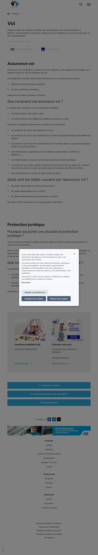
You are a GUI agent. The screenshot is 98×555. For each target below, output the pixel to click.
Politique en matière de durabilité (49, 534)
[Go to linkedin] (54, 419)
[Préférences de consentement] (9, 550)
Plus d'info (26, 282)
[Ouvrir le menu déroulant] (88, 4)
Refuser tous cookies (59, 299)
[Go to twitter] (59, 419)
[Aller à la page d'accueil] (16, 4)
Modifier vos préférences (35, 292)
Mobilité (49, 445)
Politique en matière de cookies (49, 530)
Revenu (49, 487)
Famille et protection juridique (49, 454)
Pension (49, 467)
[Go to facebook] (49, 419)
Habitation (49, 449)
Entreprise (49, 479)
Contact (49, 499)
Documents (49, 503)
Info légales (49, 538)
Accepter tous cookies (34, 299)
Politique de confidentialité (49, 527)
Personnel (49, 483)
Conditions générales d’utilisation (48, 523)
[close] (74, 253)
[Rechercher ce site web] (81, 4)
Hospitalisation (49, 458)
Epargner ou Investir (49, 462)
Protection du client (49, 508)
